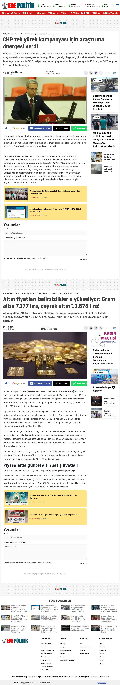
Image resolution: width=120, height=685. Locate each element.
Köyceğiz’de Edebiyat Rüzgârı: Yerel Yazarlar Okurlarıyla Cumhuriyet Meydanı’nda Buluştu (109, 157)
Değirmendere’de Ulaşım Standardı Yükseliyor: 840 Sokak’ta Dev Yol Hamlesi (102, 102)
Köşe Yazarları (46, 643)
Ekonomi (54, 13)
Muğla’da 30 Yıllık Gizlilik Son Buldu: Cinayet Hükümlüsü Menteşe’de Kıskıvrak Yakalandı (104, 139)
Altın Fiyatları (45, 660)
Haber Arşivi (84, 653)
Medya (62, 643)
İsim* (6, 229)
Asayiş (17, 13)
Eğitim (76, 13)
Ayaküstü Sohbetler (67, 660)
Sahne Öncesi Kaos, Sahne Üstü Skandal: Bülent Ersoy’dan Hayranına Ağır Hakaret (110, 401)
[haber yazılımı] (102, 682)
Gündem (29, 13)
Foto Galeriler (46, 647)
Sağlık (86, 13)
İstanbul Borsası (46, 653)
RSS (16, 683)
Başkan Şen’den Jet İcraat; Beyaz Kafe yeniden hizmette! (109, 413)
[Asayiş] (104, 122)
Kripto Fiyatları (46, 663)
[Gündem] (104, 84)
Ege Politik (9, 34)
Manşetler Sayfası (47, 650)
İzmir (6, 13)
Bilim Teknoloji (112, 13)
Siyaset (41, 13)
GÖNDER (83, 259)
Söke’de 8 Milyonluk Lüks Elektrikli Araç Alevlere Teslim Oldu (110, 169)
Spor (65, 13)
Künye (82, 643)
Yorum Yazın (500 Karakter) (15, 238)
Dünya (97, 13)
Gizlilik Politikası (85, 647)
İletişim (82, 650)
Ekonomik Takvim (47, 666)
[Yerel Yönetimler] (104, 376)
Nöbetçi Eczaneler (47, 670)
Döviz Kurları (45, 657)
